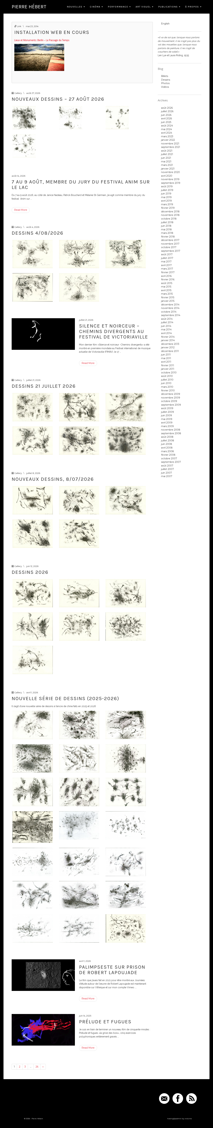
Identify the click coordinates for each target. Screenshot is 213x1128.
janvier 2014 (168, 340)
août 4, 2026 (32, 227)
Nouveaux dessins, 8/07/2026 (53, 479)
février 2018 (168, 236)
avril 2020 (166, 175)
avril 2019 (166, 200)
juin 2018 (166, 225)
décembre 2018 (170, 211)
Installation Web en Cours (51, 32)
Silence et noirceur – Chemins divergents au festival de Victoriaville (113, 331)
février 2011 (167, 365)
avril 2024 (166, 132)
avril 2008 (167, 447)
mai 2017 (166, 261)
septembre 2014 (170, 315)
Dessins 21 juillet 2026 (44, 386)
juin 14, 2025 (85, 1015)
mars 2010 (167, 386)
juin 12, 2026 (32, 566)
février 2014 (168, 336)
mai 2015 (166, 286)
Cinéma (95, 6)
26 (37, 1066)
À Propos (192, 6)
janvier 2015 (167, 300)
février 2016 (167, 279)
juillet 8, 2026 (33, 473)
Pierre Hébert (29, 7)
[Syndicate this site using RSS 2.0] (191, 1098)
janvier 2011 (167, 368)
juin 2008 (166, 444)
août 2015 (166, 283)
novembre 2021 (170, 143)
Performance (118, 6)
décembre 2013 (170, 343)
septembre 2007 (171, 461)
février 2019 (168, 207)
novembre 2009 (170, 397)
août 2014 (167, 318)
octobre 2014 (168, 311)
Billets (164, 76)
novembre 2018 (170, 215)
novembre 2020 (170, 172)
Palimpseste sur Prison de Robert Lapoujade (112, 969)
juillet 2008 (167, 440)
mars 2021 (167, 165)
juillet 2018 (167, 222)
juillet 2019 (167, 190)
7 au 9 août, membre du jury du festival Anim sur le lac (81, 184)
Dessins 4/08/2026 (37, 233)
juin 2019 (166, 193)
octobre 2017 (168, 247)
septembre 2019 (170, 182)
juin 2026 (166, 114)
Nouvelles (75, 6)
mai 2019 (166, 197)
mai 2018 (166, 229)
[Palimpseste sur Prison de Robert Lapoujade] (43, 975)
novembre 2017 (170, 243)
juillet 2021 (167, 154)
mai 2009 (166, 419)
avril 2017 (166, 265)
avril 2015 (166, 290)
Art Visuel (144, 6)
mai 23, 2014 (32, 26)
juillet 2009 (167, 411)
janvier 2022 (168, 139)
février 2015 (167, 297)
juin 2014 (166, 326)
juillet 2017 (167, 258)
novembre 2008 (170, 429)
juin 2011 (166, 354)
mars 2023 (167, 136)
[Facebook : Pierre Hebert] (177, 1098)
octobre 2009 (169, 401)
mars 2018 (167, 232)
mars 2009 (167, 426)
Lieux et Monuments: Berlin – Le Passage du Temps (41, 40)
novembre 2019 (170, 179)
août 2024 (167, 125)
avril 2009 (166, 422)
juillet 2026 (167, 111)
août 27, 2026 (33, 93)
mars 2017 (167, 268)
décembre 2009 (170, 394)
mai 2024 (166, 129)
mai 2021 (166, 161)
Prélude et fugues (105, 1022)
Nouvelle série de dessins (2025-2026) (65, 698)
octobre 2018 (169, 218)
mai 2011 (166, 358)
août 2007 (167, 465)
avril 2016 (166, 276)
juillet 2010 (167, 379)
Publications (168, 6)
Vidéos (165, 86)
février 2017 (168, 272)
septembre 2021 (170, 147)
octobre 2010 (169, 372)
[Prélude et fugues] (43, 1030)
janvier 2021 (168, 168)
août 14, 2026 (18, 175)
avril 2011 (166, 361)
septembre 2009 (171, 404)
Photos (165, 83)
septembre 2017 (170, 250)
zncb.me (188, 1119)
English (165, 23)
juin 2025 (166, 122)
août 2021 (166, 150)
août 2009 (167, 408)
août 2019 (167, 186)
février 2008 (168, 454)
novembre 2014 (170, 308)
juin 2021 (166, 157)
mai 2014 (166, 329)
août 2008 (167, 436)
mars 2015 (167, 293)
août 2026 (167, 107)
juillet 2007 (167, 469)
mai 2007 (166, 476)
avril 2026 (166, 118)
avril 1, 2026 (32, 692)
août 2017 (167, 254)
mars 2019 (167, 204)
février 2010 (168, 390)
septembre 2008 (171, 433)
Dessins (165, 79)
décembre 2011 (170, 351)
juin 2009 (166, 415)
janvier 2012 (168, 347)
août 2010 (167, 376)
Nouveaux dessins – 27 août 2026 (58, 99)
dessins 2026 (30, 572)
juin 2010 (166, 383)
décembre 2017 (170, 240)
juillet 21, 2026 (86, 320)
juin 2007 (166, 472)
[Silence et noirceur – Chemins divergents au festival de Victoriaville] (43, 334)
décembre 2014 (170, 304)
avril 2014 (166, 333)
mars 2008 (167, 451)
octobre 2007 (169, 458)
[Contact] (164, 1098)
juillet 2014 (167, 322)
